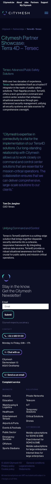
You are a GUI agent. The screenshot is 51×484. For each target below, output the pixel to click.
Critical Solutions (34, 416)
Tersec (6, 84)
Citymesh (6, 29)
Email (5, 302)
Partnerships (18, 29)
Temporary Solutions (31, 410)
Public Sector (9, 432)
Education (8, 400)
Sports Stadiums (11, 448)
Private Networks (35, 395)
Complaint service (11, 382)
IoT (28, 404)
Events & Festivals (12, 427)
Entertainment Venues (10, 417)
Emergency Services (8, 438)
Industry (7, 395)
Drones (30, 420)
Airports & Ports (11, 423)
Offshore (7, 443)
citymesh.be (33, 427)
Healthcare (8, 411)
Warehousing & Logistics (10, 406)
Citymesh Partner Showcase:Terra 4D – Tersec (20, 43)
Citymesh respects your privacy (15, 322)
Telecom (30, 400)
